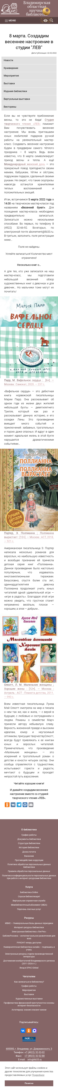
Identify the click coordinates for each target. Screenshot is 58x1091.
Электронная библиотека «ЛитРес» (29, 931)
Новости (8, 60)
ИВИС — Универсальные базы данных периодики (29, 923)
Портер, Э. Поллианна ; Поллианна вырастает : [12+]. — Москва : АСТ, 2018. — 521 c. (29, 537)
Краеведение (11, 68)
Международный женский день (24, 164)
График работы (29, 835)
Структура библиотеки (29, 843)
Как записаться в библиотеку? (29, 982)
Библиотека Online (29, 892)
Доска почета (29, 852)
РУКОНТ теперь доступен (29, 942)
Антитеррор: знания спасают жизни (29, 1010)
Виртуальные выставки (17, 99)
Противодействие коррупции (29, 860)
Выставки (9, 83)
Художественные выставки (29, 998)
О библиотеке (29, 829)
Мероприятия (11, 75)
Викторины (10, 106)
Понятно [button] (29, 1083)
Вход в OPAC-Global (29, 968)
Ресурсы (29, 917)
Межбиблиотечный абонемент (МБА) (29, 905)
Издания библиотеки (15, 91)
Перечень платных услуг (29, 909)
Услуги (29, 887)
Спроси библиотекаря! (29, 896)
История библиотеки (29, 847)
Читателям (29, 976)
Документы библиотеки (29, 839)
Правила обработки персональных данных (29, 871)
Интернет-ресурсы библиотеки (29, 927)
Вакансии (29, 856)
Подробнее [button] (38, 1075)
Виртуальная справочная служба (29, 900)
